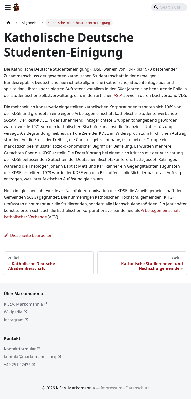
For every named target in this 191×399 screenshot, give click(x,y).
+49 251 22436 (17, 364)
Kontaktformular (20, 349)
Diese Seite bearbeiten (31, 235)
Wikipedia (13, 312)
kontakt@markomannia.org (30, 356)
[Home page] (8, 23)
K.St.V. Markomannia (23, 304)
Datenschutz (137, 388)
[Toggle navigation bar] (7, 7)
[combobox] (169, 7)
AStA (118, 95)
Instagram (14, 320)
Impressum (111, 388)
